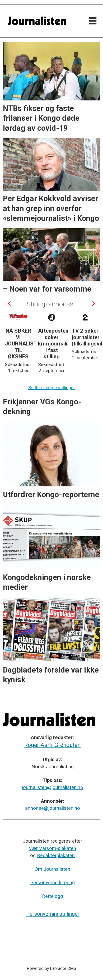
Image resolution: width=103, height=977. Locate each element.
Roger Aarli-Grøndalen (52, 745)
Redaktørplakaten (56, 855)
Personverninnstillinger (52, 914)
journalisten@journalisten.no (52, 787)
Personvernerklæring (52, 882)
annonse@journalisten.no (52, 808)
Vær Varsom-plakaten (52, 848)
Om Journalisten (52, 869)
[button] (10, 303)
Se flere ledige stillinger (51, 387)
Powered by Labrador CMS (51, 968)
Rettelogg (52, 896)
